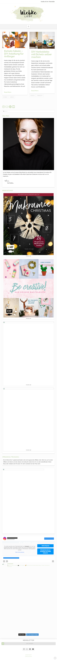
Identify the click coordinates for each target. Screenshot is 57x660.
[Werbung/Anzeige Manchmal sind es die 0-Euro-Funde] (42, 580)
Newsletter (52, 1)
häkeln (12, 97)
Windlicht (39, 95)
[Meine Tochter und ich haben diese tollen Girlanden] (15, 598)
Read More (7, 92)
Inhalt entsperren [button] (45, 545)
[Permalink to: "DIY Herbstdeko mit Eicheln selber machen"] (42, 40)
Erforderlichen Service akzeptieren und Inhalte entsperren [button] (45, 551)
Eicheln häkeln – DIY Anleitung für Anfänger (13, 54)
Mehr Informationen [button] (19, 552)
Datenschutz (28, 656)
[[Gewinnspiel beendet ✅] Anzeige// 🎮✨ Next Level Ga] (42, 612)
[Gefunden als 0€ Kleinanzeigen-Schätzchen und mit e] (15, 574)
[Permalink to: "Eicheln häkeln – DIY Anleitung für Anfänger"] (15, 40)
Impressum (28, 654)
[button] (28, 26)
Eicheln (5, 97)
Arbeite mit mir (44, 1)
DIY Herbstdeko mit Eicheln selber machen (41, 54)
